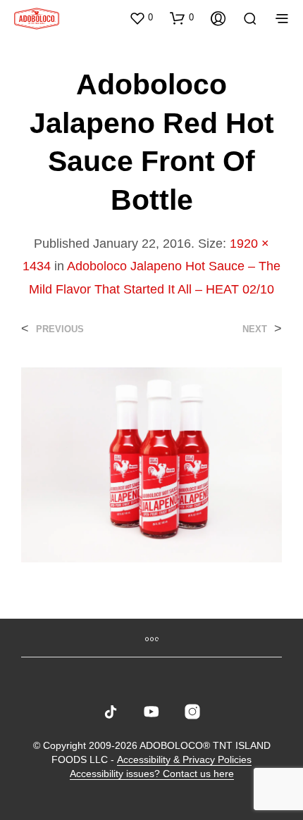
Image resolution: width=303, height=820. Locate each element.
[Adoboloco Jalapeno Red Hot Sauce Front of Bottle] (151, 464)
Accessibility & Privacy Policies (184, 760)
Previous (60, 329)
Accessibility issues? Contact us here (152, 774)
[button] (141, 18)
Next (254, 329)
